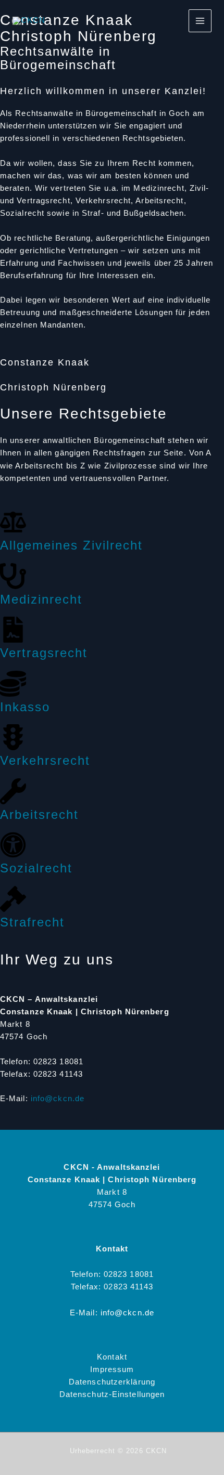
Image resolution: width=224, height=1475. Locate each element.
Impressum (112, 1369)
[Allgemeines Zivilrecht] (13, 522)
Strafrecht (32, 922)
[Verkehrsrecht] (13, 737)
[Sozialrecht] (13, 845)
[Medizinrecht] (13, 576)
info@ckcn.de (57, 1098)
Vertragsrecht (44, 653)
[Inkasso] (13, 684)
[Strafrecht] (13, 899)
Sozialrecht (36, 868)
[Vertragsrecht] (13, 630)
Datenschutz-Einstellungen (112, 1394)
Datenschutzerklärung (112, 1382)
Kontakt (112, 1357)
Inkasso (25, 707)
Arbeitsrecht (39, 814)
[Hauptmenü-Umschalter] (200, 20)
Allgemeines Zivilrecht (71, 545)
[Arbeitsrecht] (13, 791)
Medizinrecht (41, 599)
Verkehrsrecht (45, 760)
